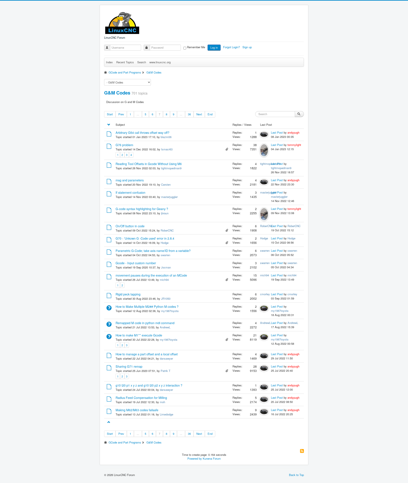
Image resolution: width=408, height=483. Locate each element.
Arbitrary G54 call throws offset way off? (142, 132)
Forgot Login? (232, 47)
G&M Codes (117, 92)
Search (141, 62)
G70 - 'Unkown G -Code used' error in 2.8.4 (145, 238)
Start (110, 114)
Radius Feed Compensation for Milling (141, 397)
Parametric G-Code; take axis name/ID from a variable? (153, 251)
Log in (214, 47)
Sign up (247, 47)
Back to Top (296, 475)
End (210, 114)
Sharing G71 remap (129, 366)
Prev (121, 114)
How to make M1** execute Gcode (139, 335)
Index (109, 62)
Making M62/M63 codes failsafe (137, 410)
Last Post (277, 132)
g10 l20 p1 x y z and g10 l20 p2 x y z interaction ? (149, 385)
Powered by (194, 458)
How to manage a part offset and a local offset (147, 354)
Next (199, 114)
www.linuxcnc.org (160, 62)
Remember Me (196, 47)
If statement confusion (130, 192)
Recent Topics (125, 62)
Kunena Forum (212, 458)
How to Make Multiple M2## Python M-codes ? (147, 306)
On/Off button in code (130, 226)
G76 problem (124, 145)
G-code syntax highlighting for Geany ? (142, 209)
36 (189, 114)
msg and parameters (130, 180)
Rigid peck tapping (128, 294)
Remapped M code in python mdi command (145, 323)
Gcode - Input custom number (136, 263)
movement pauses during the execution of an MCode (151, 275)
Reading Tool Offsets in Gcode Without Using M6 (149, 164)
